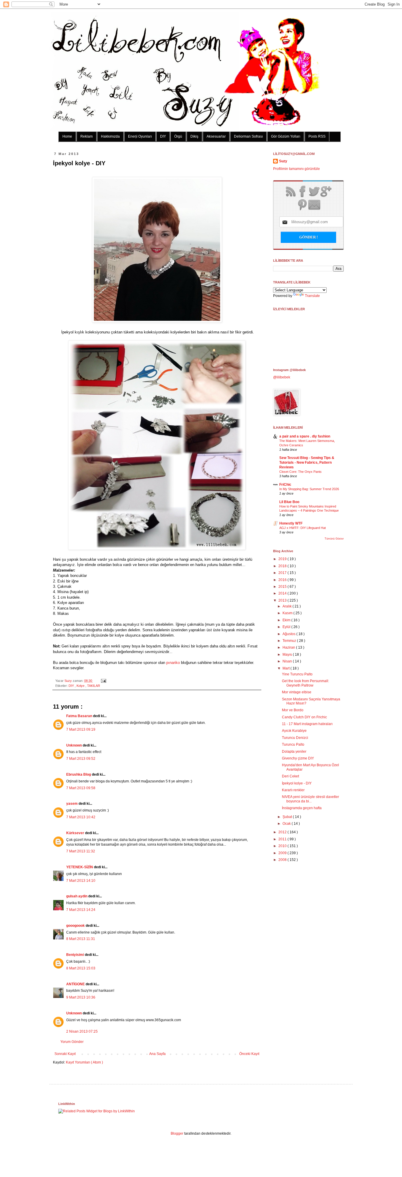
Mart (286, 668)
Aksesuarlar (216, 136)
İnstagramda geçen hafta (302, 808)
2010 (283, 846)
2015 (283, 587)
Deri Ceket (290, 776)
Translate (312, 296)
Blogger (177, 1133)
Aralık (288, 606)
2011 (283, 839)
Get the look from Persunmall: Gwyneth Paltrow (305, 683)
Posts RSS (316, 136)
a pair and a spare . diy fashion (304, 436)
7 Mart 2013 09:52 (80, 759)
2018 (283, 566)
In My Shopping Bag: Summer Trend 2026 (309, 489)
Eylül (287, 627)
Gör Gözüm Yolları (285, 136)
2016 (283, 580)
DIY (163, 136)
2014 (283, 593)
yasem (72, 804)
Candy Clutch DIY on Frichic (304, 717)
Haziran (289, 647)
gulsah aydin (77, 896)
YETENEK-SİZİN (80, 867)
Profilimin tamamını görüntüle (296, 169)
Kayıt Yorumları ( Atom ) (84, 1062)
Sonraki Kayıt (65, 1054)
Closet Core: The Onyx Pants (300, 471)
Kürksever (75, 833)
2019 (283, 559)
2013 (283, 600)
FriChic (285, 485)
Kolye (81, 685)
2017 (283, 573)
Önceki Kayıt (249, 1054)
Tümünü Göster (334, 538)
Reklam (86, 136)
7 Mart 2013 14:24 (80, 910)
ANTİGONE (76, 984)
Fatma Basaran (79, 716)
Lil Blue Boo (289, 502)
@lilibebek (281, 377)
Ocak (287, 824)
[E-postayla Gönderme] (102, 680)
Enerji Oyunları (140, 136)
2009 (283, 853)
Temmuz (290, 641)
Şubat (288, 817)
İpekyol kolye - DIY (297, 783)
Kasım (288, 613)
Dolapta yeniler (294, 751)
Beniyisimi (75, 955)
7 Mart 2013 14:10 (80, 881)
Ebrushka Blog (79, 774)
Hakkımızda (110, 136)
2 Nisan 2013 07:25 (82, 1031)
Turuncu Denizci (295, 738)
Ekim (287, 620)
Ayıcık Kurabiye (294, 731)
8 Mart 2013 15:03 (80, 968)
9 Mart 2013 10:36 (80, 997)
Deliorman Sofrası (248, 136)
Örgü (178, 136)
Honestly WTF (291, 523)
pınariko (173, 662)
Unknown (74, 745)
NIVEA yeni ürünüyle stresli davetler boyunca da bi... (310, 799)
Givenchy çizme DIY (298, 758)
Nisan (288, 661)
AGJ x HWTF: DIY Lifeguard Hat (302, 528)
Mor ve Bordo (292, 710)
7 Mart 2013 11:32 (80, 851)
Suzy (68, 680)
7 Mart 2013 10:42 (80, 817)
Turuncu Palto (293, 744)
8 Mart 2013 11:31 (80, 939)
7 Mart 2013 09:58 (80, 788)
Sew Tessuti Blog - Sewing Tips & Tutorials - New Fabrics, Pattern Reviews (306, 462)
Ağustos (289, 634)
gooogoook (76, 926)
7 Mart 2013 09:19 (80, 729)
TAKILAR (93, 685)
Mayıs (288, 654)
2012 (283, 832)
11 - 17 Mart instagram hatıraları (307, 724)
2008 (283, 860)
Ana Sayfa (157, 1054)
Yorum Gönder (72, 1042)
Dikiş (194, 136)
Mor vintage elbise (296, 692)
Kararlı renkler (293, 790)
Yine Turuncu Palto (297, 674)
